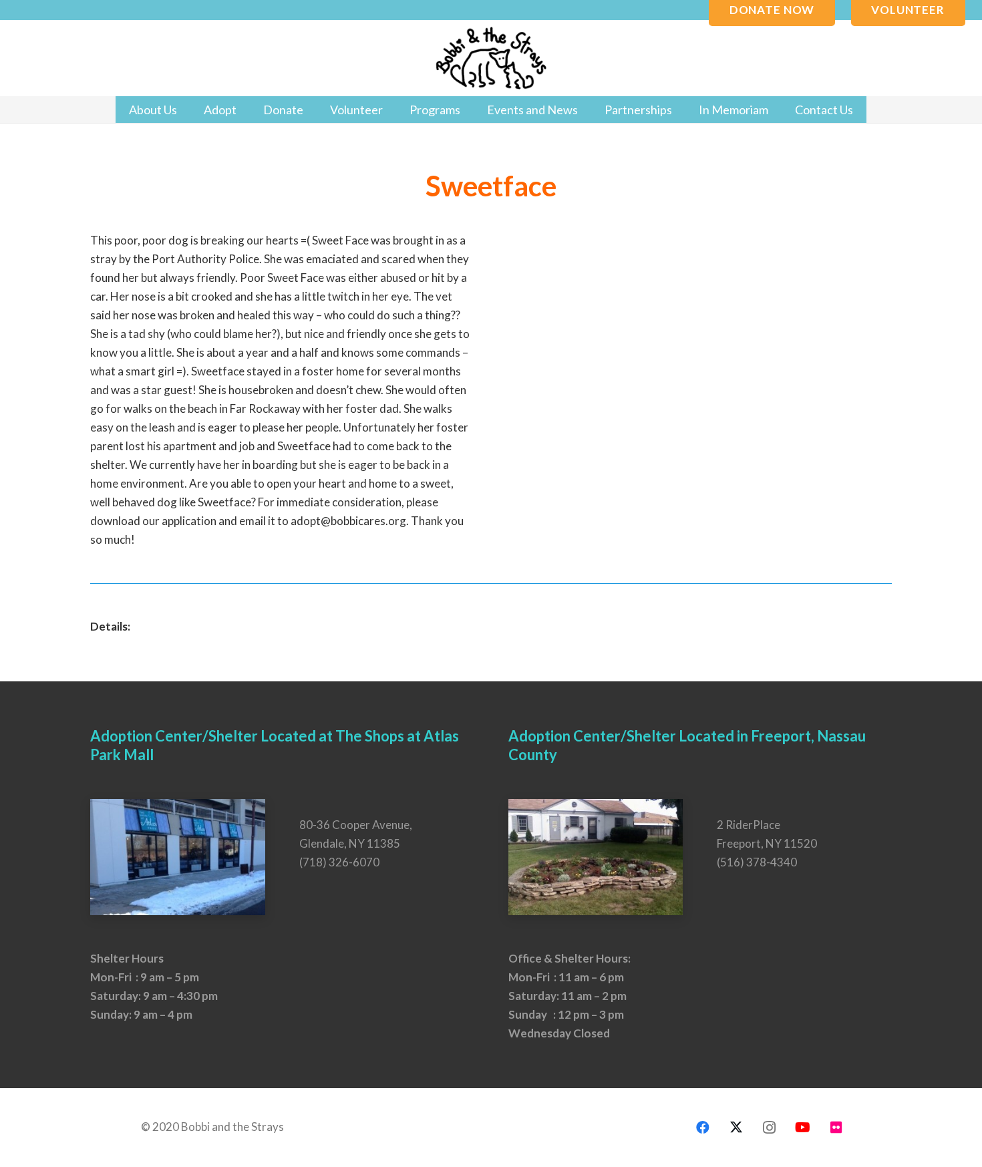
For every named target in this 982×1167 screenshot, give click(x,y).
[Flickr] (836, 1127)
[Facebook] (702, 1127)
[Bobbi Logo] (491, 58)
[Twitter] (736, 1127)
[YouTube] (803, 1127)
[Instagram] (769, 1127)
